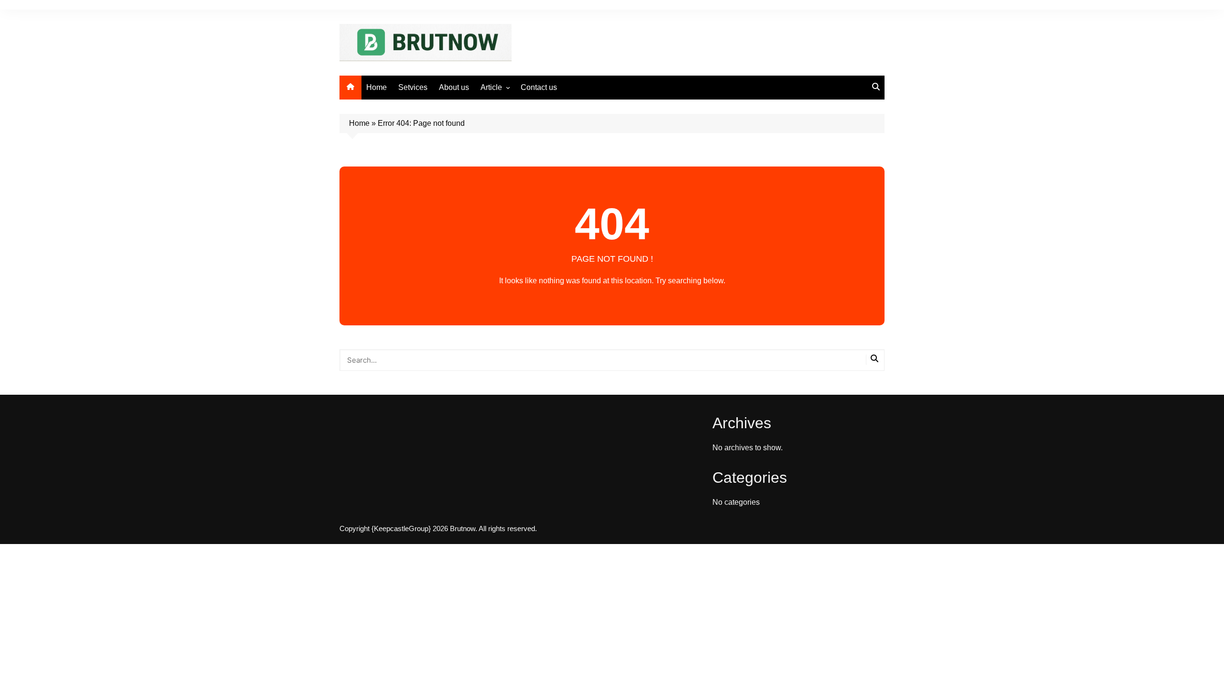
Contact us (539, 87)
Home (376, 87)
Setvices (412, 87)
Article (491, 87)
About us (454, 87)
